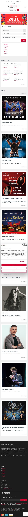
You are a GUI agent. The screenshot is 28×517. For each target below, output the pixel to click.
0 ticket (11, 10)
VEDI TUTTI (23, 93)
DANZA (5, 49)
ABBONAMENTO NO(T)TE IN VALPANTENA (12, 198)
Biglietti (23, 129)
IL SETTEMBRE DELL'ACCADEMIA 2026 (18, 79)
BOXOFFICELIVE (5, 60)
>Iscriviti (23, 500)
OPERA (5, 47)
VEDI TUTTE (23, 84)
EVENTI (3, 91)
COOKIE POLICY (3, 511)
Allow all (14, 264)
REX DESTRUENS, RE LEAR (8, 389)
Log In (13, 3)
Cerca (23, 40)
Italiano (17, 1)
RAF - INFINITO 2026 (6, 160)
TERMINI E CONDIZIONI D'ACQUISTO (7, 510)
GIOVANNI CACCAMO (7, 274)
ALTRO (5, 53)
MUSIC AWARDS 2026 (7, 122)
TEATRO (6, 46)
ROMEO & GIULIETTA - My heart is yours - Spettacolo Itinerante (18, 72)
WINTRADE (17, 509)
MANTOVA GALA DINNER (8, 236)
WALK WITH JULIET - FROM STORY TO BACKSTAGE (18, 65)
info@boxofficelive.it (8, 488)
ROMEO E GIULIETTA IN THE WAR (9, 351)
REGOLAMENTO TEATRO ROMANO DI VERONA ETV (8, 65)
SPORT (5, 51)
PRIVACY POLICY (17, 510)
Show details (22, 261)
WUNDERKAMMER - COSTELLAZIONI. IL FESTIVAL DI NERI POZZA (8, 72)
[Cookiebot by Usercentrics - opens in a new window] (21, 245)
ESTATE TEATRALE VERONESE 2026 (6, 79)
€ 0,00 (15, 10)
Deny (14, 271)
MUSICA (6, 44)
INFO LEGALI (22, 510)
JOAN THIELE (5, 313)
